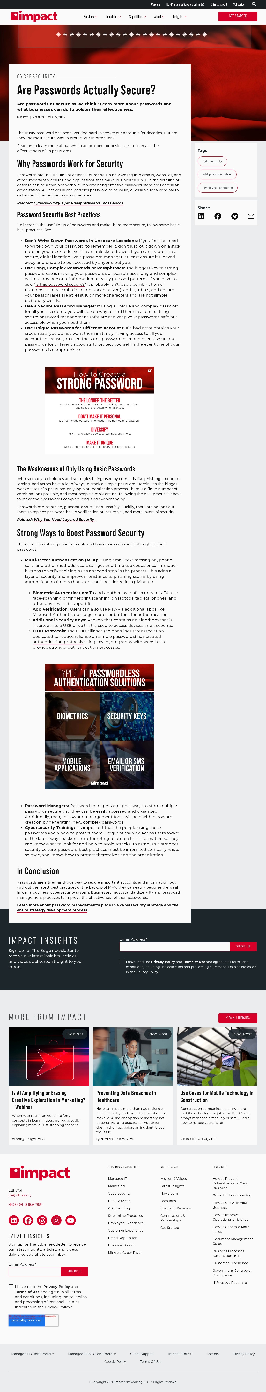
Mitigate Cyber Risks (217, 174)
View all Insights (238, 1018)
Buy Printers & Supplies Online (183, 4)
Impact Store (178, 1354)
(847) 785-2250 (19, 1195)
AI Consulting (119, 1208)
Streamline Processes (125, 1216)
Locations (168, 1201)
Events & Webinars (175, 1208)
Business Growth (122, 1245)
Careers (155, 4)
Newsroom (169, 1193)
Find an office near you (25, 1205)
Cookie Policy (115, 1362)
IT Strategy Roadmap (230, 1283)
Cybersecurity (212, 161)
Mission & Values (173, 1179)
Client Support (219, 4)
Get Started (238, 16)
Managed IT (117, 1179)
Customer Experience (126, 1230)
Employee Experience (218, 187)
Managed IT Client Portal (31, 1354)
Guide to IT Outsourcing (232, 1195)
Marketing (116, 1186)
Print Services (119, 1201)
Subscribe (239, 4)
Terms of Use (194, 962)
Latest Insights (172, 1186)
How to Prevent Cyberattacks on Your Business (230, 1183)
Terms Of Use (151, 1362)
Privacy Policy (163, 962)
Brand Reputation (122, 1238)
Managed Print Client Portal (90, 1354)
